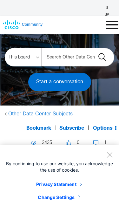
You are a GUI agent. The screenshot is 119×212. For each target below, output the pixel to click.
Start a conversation (59, 81)
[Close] (109, 155)
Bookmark (38, 128)
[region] (59, 178)
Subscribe (71, 128)
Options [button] (103, 128)
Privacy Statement (56, 184)
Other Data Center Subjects (40, 114)
